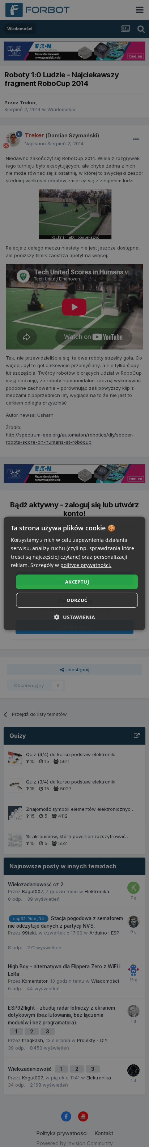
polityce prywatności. (85, 564)
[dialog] (74, 573)
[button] (74, 617)
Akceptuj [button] (77, 582)
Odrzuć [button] (77, 600)
